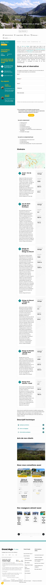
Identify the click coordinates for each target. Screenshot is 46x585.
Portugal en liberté (27, 519)
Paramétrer (13, 579)
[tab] (31, 425)
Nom (18, 74)
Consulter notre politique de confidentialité (8, 575)
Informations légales (27, 580)
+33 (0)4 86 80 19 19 (10, 88)
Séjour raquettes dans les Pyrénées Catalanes (18, 521)
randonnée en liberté (40, 49)
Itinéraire (28, 41)
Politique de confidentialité (37, 580)
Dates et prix (24, 41)
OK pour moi (21, 579)
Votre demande (20, 92)
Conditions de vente (6, 580)
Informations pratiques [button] (25, 432)
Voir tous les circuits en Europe (31, 455)
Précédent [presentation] (19, 534)
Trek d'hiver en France (35, 519)
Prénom (19, 78)
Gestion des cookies (22, 582)
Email (18, 83)
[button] (2, 583)
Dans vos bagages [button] (24, 428)
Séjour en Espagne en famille (43, 520)
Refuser (5, 579)
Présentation (19, 41)
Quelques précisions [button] (24, 424)
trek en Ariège (25, 46)
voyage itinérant (29, 50)
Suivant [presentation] (43, 534)
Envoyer (31, 115)
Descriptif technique (34, 41)
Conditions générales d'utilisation (17, 580)
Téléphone (19, 88)
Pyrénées (30, 51)
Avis (39, 41)
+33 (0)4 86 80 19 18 (10, 98)
